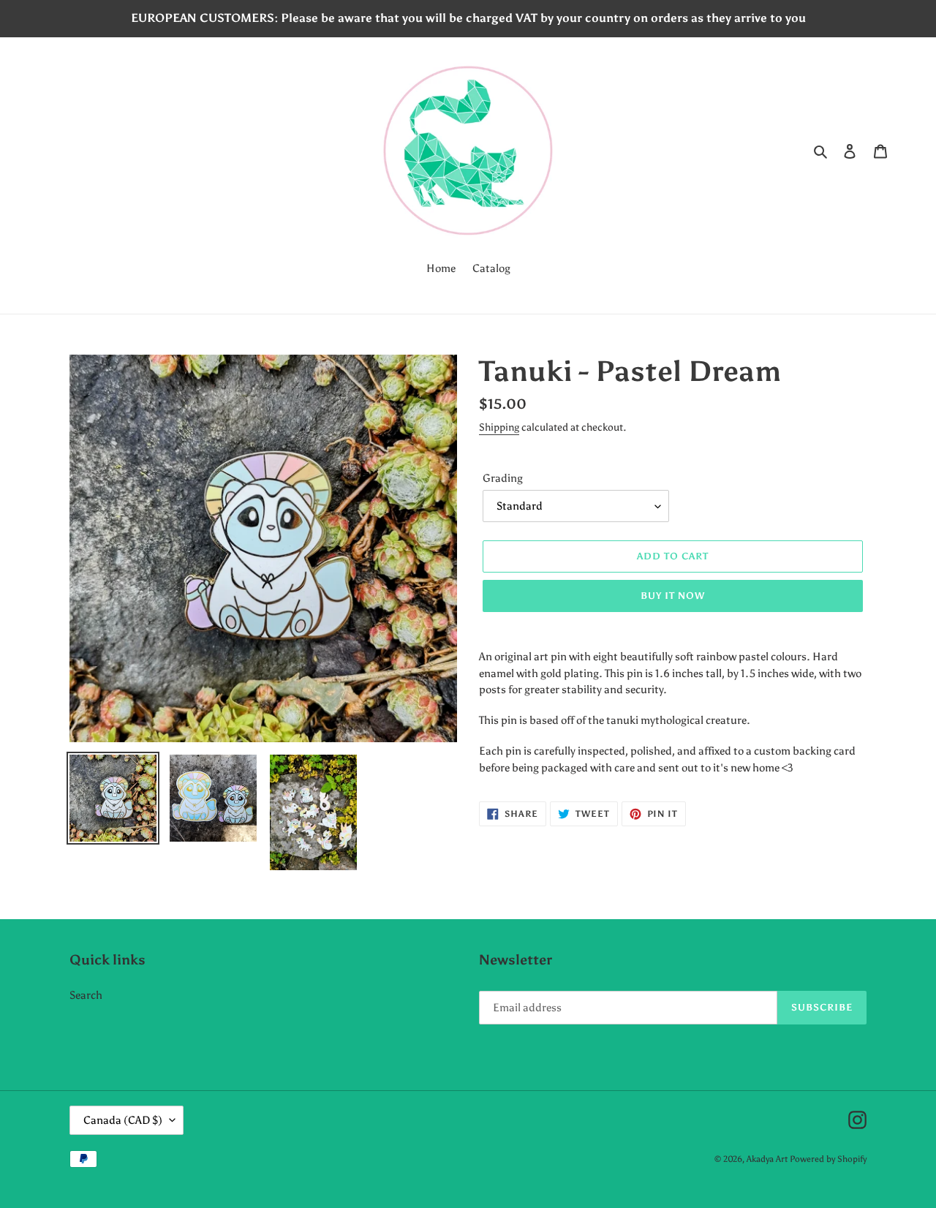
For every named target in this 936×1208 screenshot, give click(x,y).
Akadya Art (767, 1159)
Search (85, 995)
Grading (503, 478)
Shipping (499, 427)
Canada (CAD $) (122, 1120)
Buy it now (673, 595)
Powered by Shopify (828, 1159)
